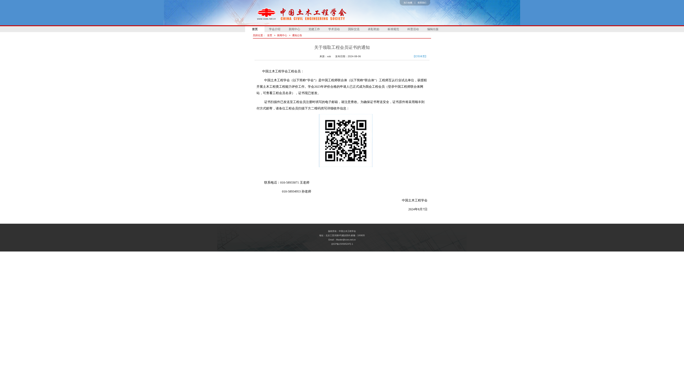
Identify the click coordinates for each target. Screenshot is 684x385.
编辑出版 (433, 29)
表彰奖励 (373, 29)
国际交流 (353, 29)
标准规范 (393, 29)
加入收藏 (408, 2)
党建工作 (314, 29)
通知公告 (297, 35)
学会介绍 (274, 29)
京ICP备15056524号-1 (342, 244)
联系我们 (422, 2)
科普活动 (413, 29)
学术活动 (334, 29)
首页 (255, 29)
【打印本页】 (420, 56)
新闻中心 (294, 29)
